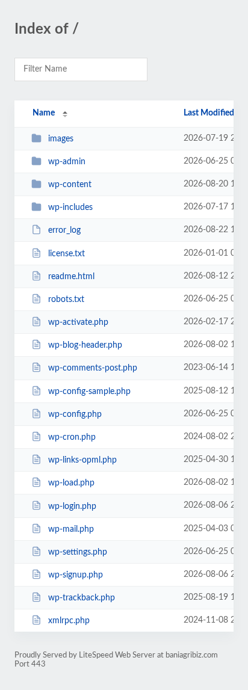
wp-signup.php (75, 575)
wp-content (69, 184)
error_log (64, 230)
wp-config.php (75, 414)
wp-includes (70, 207)
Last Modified (209, 113)
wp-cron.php (72, 437)
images (60, 139)
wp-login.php (72, 506)
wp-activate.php (78, 322)
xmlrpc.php (69, 621)
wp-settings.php (77, 552)
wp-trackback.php (81, 598)
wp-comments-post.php (92, 368)
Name (44, 113)
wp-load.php (71, 483)
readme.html (71, 277)
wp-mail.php (71, 529)
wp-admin (66, 162)
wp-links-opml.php (82, 460)
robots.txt (66, 299)
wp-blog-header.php (85, 345)
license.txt (66, 254)
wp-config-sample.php (89, 391)
